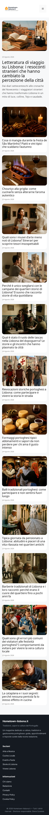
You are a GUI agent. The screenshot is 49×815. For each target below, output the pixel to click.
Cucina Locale (9, 756)
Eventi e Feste (9, 760)
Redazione (7, 786)
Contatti (6, 790)
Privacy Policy (9, 795)
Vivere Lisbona (9, 768)
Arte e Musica (9, 751)
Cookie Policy (9, 799)
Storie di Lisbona (10, 764)
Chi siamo (7, 781)
